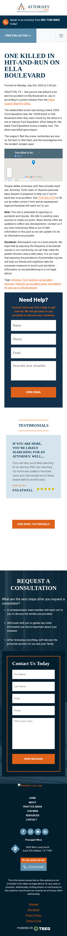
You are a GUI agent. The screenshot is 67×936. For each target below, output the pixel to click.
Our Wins (32, 811)
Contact (31, 819)
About (32, 802)
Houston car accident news (31, 283)
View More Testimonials (33, 524)
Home (32, 798)
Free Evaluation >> (18, 35)
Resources (32, 815)
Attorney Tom (19, 279)
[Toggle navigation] (61, 36)
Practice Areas (32, 806)
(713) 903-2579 (47, 197)
